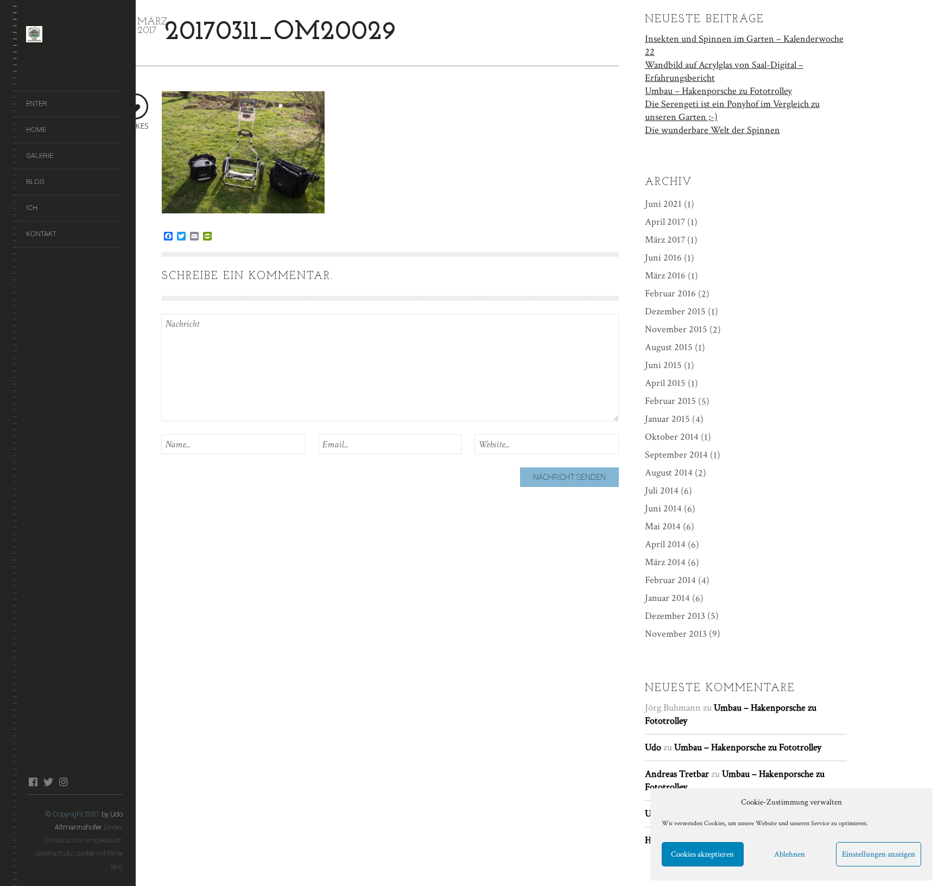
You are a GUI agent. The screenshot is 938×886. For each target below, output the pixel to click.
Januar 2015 (667, 419)
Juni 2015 (663, 365)
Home (36, 129)
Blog (35, 182)
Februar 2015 (670, 401)
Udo (653, 747)
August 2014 (669, 472)
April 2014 (665, 544)
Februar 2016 (670, 293)
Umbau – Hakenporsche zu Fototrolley (718, 91)
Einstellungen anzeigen (878, 854)
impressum (104, 840)
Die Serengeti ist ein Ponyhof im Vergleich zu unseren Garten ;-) (732, 110)
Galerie (39, 155)
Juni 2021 (663, 204)
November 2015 (676, 329)
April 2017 (665, 222)
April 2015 (665, 383)
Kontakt (41, 234)
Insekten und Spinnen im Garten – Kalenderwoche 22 (744, 45)
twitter (48, 782)
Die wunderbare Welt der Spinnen (712, 130)
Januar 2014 (667, 598)
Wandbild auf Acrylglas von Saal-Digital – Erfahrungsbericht (724, 71)
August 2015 (669, 347)
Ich (31, 208)
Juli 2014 (662, 490)
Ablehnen (789, 854)
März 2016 (665, 275)
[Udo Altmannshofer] (74, 36)
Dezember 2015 (675, 311)
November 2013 (676, 634)
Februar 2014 (670, 580)
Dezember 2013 (675, 616)
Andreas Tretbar (677, 774)
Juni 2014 (663, 508)
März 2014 (665, 562)
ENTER (36, 103)
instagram (63, 782)
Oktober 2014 (672, 437)
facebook (33, 782)
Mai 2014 (663, 526)
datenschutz (54, 853)
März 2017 (665, 239)
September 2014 (676, 454)
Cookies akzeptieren (702, 854)
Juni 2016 (663, 257)
